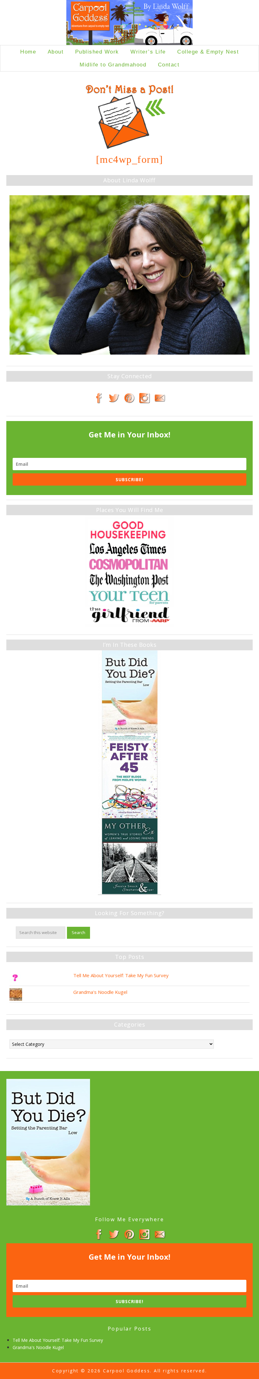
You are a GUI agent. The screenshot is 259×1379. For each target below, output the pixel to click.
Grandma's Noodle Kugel (100, 992)
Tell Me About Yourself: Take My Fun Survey (121, 975)
